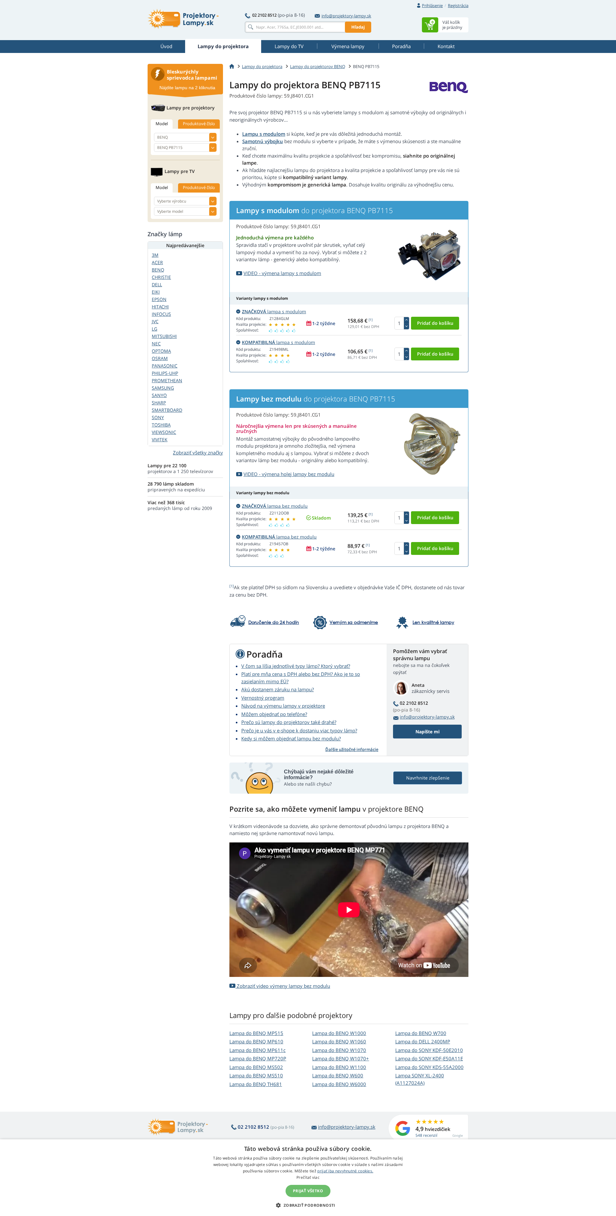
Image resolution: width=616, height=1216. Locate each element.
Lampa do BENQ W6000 (339, 1084)
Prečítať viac (308, 1177)
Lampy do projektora (262, 66)
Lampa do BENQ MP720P (257, 1058)
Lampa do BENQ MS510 (256, 1075)
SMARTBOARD (167, 410)
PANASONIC (164, 366)
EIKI (156, 292)
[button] (308, 1205)
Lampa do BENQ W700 (420, 1033)
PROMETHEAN (167, 380)
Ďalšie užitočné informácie (351, 749)
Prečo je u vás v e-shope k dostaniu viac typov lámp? (299, 730)
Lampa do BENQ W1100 (339, 1067)
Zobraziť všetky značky (198, 452)
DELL (157, 284)
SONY (158, 417)
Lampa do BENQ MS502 (256, 1067)
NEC (156, 344)
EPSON (159, 299)
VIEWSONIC (164, 432)
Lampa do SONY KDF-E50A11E (429, 1058)
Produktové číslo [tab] (199, 123)
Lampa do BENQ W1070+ (340, 1058)
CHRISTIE (161, 277)
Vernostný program (262, 697)
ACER (157, 262)
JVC (155, 321)
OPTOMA (161, 351)
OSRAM (160, 358)
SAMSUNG (163, 388)
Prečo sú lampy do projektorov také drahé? (288, 722)
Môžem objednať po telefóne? (274, 714)
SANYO (159, 395)
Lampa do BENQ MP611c (257, 1050)
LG (154, 329)
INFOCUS (161, 314)
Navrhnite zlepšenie (427, 778)
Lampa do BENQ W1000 (339, 1033)
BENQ (158, 270)
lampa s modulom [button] (274, 311)
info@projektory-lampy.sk (346, 16)
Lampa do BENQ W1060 (339, 1041)
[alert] (308, 1177)
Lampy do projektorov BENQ (317, 66)
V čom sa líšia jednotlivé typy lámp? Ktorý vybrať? (295, 666)
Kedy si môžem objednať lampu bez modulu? (291, 738)
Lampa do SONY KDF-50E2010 (429, 1050)
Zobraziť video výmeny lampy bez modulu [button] (282, 986)
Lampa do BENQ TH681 (255, 1084)
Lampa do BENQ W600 (337, 1075)
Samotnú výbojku (262, 141)
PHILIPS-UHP (165, 373)
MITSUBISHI (164, 336)
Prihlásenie (432, 5)
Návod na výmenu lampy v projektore (283, 706)
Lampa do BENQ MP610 (256, 1041)
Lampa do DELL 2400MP (422, 1041)
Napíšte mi (427, 732)
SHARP (159, 403)
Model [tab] (162, 123)
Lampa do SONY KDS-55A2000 (429, 1067)
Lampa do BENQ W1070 (339, 1050)
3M (155, 255)
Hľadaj (358, 27)
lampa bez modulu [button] (275, 506)
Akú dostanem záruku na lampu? (277, 689)
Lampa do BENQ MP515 (256, 1033)
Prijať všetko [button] (308, 1191)
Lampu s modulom (263, 134)
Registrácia (458, 5)
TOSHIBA (161, 425)
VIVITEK (159, 439)
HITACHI (160, 307)
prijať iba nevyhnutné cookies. (345, 1171)
